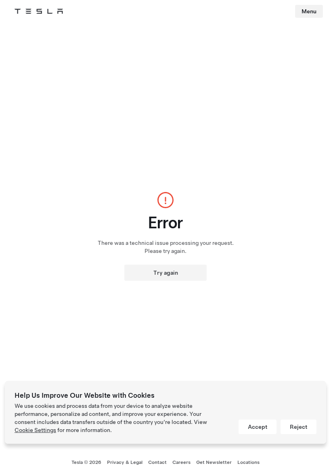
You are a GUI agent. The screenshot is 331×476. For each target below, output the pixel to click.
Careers (181, 462)
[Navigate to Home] (38, 11)
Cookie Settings (35, 430)
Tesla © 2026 (86, 462)
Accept (257, 427)
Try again (165, 272)
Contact (157, 462)
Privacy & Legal (124, 462)
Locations (248, 462)
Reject (298, 427)
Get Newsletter (214, 462)
